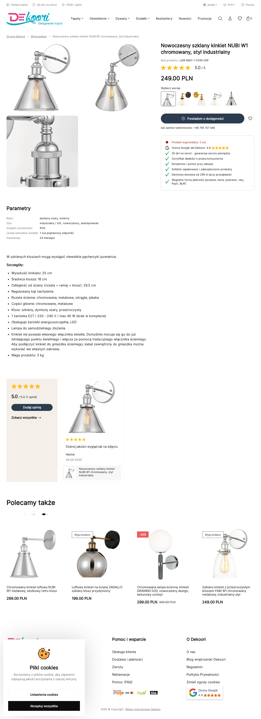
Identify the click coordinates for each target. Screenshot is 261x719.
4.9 (191, 147)
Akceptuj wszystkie (44, 706)
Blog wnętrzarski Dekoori (206, 659)
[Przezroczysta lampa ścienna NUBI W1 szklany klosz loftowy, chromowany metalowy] (215, 98)
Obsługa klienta (124, 652)
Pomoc (250, 4)
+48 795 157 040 (204, 127)
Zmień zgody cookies (203, 682)
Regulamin (194, 667)
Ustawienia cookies (44, 695)
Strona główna (16, 36)
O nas (191, 652)
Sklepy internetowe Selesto (142, 709)
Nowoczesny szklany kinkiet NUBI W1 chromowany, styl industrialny (96, 36)
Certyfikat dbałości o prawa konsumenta (197, 158)
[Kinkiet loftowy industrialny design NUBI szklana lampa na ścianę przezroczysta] (184, 98)
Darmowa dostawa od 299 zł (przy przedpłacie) (202, 174)
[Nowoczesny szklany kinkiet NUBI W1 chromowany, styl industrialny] (168, 98)
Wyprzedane (39, 36)
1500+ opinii (74, 4)
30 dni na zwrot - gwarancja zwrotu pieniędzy (201, 153)
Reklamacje (121, 674)
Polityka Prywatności (203, 674)
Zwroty (117, 667)
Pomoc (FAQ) (122, 682)
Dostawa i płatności (127, 659)
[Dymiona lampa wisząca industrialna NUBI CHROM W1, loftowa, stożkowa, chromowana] (231, 98)
